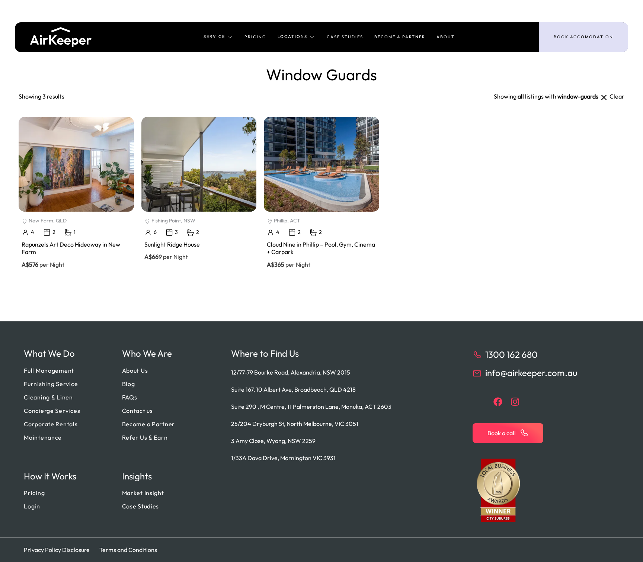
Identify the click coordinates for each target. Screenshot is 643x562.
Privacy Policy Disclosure (57, 549)
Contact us (137, 410)
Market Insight (143, 493)
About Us (135, 370)
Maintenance (43, 437)
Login (32, 506)
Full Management (49, 370)
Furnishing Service (51, 384)
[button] (218, 37)
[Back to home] (61, 37)
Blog (128, 384)
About (445, 36)
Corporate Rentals (50, 424)
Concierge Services (52, 410)
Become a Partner (399, 36)
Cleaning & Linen (48, 397)
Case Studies (345, 36)
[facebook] (498, 401)
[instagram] (515, 401)
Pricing (255, 36)
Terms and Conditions (128, 549)
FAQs (129, 397)
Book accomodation (583, 36)
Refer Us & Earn (145, 437)
